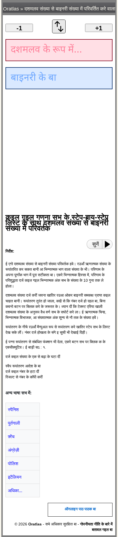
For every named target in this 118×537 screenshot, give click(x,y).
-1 (19, 28)
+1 (98, 28)
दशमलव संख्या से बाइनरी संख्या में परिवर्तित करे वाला (69, 9)
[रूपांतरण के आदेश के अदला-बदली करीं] (59, 32)
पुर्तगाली (14, 423)
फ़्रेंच (11, 436)
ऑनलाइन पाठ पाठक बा (80, 509)
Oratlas (11, 9)
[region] (52, 137)
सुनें (95, 244)
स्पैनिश (13, 409)
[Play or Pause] (109, 244)
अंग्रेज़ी (13, 450)
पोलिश (13, 463)
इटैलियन (14, 477)
